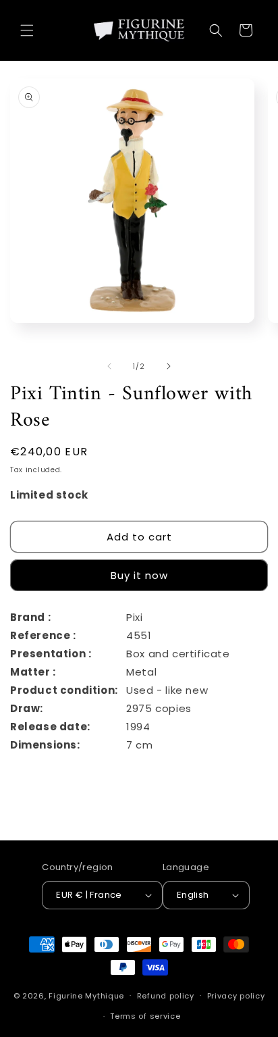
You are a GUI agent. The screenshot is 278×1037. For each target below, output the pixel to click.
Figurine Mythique (86, 995)
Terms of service (145, 1016)
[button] (27, 30)
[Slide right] (169, 366)
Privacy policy (236, 995)
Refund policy (165, 995)
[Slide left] (109, 366)
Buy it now (139, 575)
